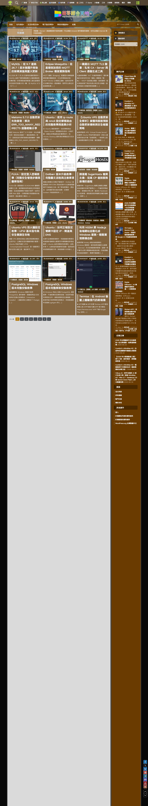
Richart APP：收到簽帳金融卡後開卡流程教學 (131, 312)
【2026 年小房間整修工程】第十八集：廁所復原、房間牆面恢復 (125, 359)
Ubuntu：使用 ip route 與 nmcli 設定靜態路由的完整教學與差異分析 (59, 121)
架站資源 (94, 169)
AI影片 (121, 124)
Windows (81, 222)
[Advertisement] (126, 58)
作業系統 (48, 112)
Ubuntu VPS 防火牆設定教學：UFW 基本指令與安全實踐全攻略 (25, 231)
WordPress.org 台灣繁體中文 (126, 423)
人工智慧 (131, 145)
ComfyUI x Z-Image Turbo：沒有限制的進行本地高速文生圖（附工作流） (125, 155)
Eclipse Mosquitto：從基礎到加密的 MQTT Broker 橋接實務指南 (58, 68)
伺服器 (13, 59)
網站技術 (14, 112)
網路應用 (131, 96)
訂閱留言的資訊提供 (122, 419)
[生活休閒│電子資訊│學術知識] (74, 16)
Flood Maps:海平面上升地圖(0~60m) (130, 78)
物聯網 (60, 59)
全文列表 (118, 391)
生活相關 (131, 222)
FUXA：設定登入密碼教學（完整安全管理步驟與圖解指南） (25, 178)
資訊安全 (48, 59)
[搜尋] (138, 24)
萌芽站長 (25, 38)
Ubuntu (64, 112)
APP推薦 (95, 289)
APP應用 (102, 289)
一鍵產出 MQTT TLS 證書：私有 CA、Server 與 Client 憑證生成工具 (93, 68)
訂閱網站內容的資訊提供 (124, 416)
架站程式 (26, 112)
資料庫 (19, 59)
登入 (117, 412)
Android (80, 291)
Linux (59, 112)
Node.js (31, 169)
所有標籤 (118, 395)
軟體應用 (82, 220)
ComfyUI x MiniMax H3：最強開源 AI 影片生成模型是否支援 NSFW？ (126, 105)
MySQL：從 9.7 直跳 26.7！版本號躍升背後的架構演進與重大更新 (24, 68)
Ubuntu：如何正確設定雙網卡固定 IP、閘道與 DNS (59, 231)
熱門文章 (118, 399)
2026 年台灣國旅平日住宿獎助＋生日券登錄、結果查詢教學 (125, 342)
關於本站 (118, 402)
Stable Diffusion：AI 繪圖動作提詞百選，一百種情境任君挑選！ (126, 286)
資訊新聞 (82, 169)
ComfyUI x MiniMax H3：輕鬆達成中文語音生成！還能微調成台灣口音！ (126, 367)
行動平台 (82, 289)
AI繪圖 (121, 174)
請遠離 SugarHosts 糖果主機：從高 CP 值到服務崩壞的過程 (93, 178)
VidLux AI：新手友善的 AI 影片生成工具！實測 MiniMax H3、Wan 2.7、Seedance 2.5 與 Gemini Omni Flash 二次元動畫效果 (126, 377)
